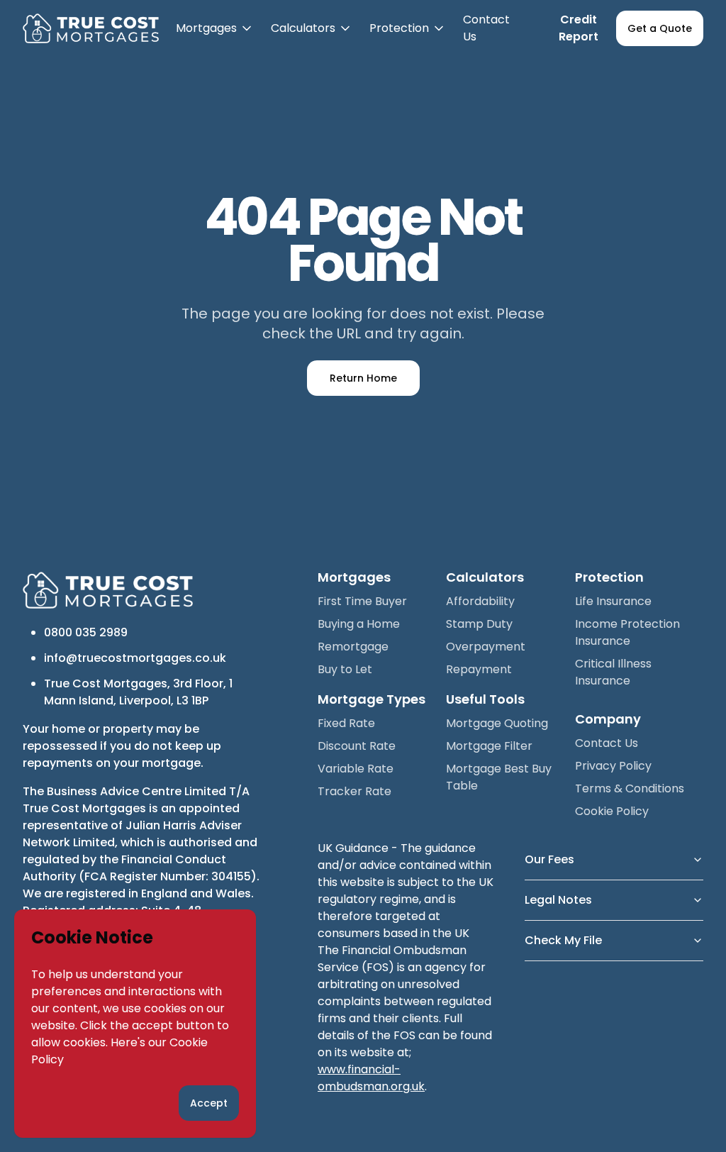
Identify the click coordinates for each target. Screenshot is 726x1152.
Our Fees (549, 859)
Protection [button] (407, 38)
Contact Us (486, 28)
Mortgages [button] (215, 38)
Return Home (363, 378)
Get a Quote (659, 28)
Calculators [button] (311, 38)
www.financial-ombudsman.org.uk (371, 1078)
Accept (209, 1103)
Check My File (563, 940)
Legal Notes (558, 900)
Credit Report (578, 28)
